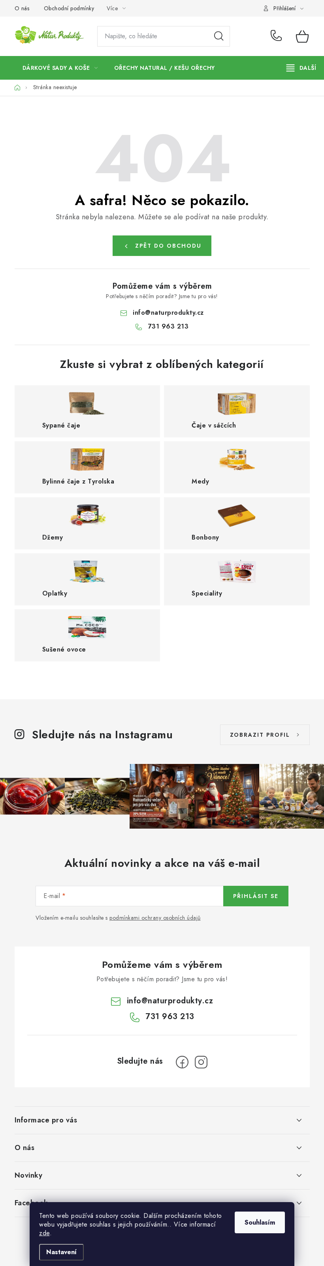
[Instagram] (201, 1062)
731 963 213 (277, 36)
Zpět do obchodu (168, 246)
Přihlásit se (256, 896)
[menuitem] (60, 68)
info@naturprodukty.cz (168, 312)
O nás (22, 8)
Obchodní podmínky (69, 8)
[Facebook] (182, 1062)
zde (44, 1233)
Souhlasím (260, 1222)
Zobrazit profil (260, 735)
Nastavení (61, 1252)
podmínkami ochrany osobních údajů (155, 918)
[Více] (301, 68)
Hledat (219, 36)
